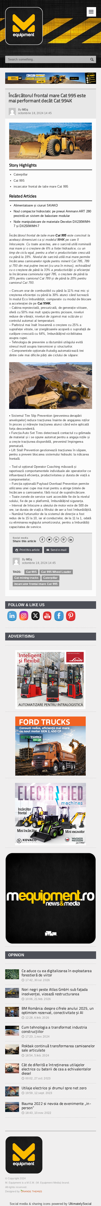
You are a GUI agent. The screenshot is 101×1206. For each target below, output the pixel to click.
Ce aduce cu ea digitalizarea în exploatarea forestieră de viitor (57, 973)
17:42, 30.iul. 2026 (36, 980)
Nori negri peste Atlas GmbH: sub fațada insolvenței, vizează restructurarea (55, 991)
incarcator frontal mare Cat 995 (36, 584)
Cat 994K (44, 303)
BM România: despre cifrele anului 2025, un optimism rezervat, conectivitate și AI (58, 1010)
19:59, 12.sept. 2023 (37, 1093)
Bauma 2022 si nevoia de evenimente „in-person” (56, 1106)
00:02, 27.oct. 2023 (36, 1078)
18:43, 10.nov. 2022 (36, 1113)
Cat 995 (60, 235)
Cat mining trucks (26, 577)
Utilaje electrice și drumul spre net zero (54, 1088)
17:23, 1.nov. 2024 (36, 1036)
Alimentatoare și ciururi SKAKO (36, 205)
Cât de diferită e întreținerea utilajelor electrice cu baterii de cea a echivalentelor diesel (56, 1069)
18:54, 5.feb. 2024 (35, 1055)
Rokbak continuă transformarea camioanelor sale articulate (58, 1048)
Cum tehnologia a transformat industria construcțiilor (54, 1029)
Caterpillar (50, 577)
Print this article (27, 550)
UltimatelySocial (80, 1204)
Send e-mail (57, 550)
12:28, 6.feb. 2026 (35, 1017)
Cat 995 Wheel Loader (56, 572)
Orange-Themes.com (31, 1191)
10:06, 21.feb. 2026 (36, 999)
